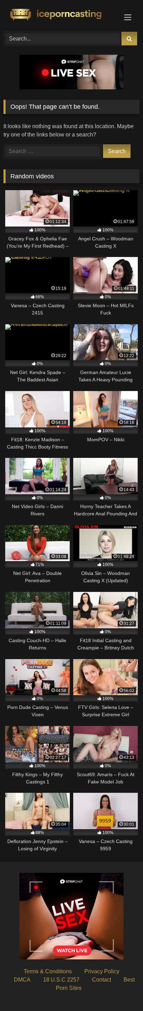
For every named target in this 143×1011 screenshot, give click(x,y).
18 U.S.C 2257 (61, 980)
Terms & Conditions (48, 971)
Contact (101, 980)
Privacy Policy (101, 971)
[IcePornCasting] (58, 14)
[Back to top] (121, 990)
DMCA (22, 980)
